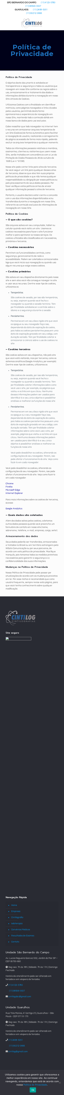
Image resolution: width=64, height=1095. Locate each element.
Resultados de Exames (22, 935)
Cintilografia (17, 917)
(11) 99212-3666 (34, 13)
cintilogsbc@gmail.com (19, 996)
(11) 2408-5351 (40, 9)
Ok (32, 1090)
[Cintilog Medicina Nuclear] (32, 23)
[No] (59, 1082)
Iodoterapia (17, 923)
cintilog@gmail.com (18, 1051)
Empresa (15, 911)
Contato (15, 942)
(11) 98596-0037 (33, 6)
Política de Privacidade (35, 1084)
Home (14, 905)
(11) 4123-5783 (48, 2)
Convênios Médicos (20, 929)
